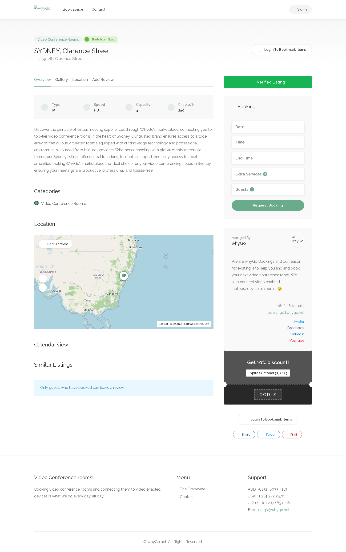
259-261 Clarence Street (61, 58)
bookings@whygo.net (286, 312)
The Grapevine (192, 489)
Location (80, 79)
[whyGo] (42, 8)
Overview (42, 79)
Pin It (293, 434)
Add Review (103, 79)
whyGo (239, 243)
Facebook (295, 328)
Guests (244, 189)
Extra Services (250, 174)
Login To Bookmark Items (271, 419)
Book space (73, 9)
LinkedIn (297, 334)
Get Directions (57, 244)
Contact (98, 9)
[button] (43, 279)
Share (245, 434)
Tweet (270, 434)
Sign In (302, 9)
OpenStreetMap (183, 324)
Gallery (61, 79)
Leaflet (163, 324)
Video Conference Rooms (58, 39)
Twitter (298, 321)
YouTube (297, 340)
